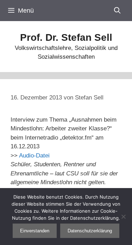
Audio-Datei (34, 155)
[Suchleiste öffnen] (117, 10)
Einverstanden (34, 230)
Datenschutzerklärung (90, 230)
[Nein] (123, 216)
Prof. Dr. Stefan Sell (66, 37)
